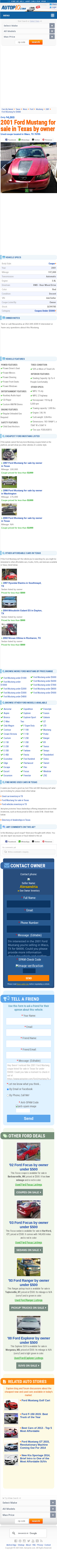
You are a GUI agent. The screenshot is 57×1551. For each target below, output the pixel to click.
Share (54, 4)
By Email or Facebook (21, 1089)
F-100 (26, 729)
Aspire (6, 713)
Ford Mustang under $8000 (44, 688)
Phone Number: (28, 922)
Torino (46, 758)
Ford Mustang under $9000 (44, 692)
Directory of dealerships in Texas (16, 820)
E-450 (6, 754)
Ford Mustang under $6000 (44, 681)
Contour (7, 729)
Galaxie (46, 717)
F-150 (26, 734)
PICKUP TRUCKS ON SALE (27, 1307)
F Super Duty (29, 725)
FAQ (34, 1545)
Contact (48, 1545)
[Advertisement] (28, 76)
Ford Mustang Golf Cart (36, 1400)
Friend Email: (28, 1049)
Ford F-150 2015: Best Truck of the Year (34, 1416)
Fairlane (27, 750)
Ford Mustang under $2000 (15, 688)
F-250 (26, 738)
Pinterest (48, 140)
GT (44, 721)
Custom (7, 738)
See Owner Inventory (30, 890)
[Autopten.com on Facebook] (15, 1541)
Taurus (46, 746)
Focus (26, 771)
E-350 (6, 750)
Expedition (28, 709)
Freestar (27, 775)
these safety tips (23, 984)
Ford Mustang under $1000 (15, 678)
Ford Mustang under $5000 (44, 677)
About (28, 1545)
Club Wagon (9, 725)
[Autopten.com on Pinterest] (20, 1541)
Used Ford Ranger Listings (29, 1300)
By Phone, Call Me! (19, 1095)
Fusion (46, 713)
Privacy (40, 1545)
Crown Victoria (10, 734)
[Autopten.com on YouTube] (33, 1541)
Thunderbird (48, 754)
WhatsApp (25, 140)
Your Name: (29, 1015)
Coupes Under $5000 (45, 310)
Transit (46, 763)
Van (45, 767)
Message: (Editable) (29, 935)
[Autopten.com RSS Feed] (41, 1541)
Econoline (8, 758)
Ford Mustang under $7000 (44, 685)
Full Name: (28, 898)
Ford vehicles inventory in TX (14, 804)
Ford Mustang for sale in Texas (15, 800)
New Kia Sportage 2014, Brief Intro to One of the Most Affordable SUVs (35, 1458)
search (36, 42)
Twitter (37, 140)
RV (44, 742)
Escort (6, 771)
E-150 (6, 742)
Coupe (52, 263)
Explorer (27, 713)
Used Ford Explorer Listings (28, 1358)
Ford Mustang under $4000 (15, 696)
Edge (6, 763)
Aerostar (7, 709)
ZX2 (45, 775)
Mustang (47, 729)
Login (54, 7)
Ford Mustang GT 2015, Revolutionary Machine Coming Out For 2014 (35, 1444)
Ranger (46, 738)
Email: (28, 910)
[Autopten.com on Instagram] (24, 1541)
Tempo (46, 750)
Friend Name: (29, 1038)
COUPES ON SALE (27, 1192)
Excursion (8, 775)
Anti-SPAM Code (29, 1102)
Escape (7, 767)
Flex (25, 767)
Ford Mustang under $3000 (15, 692)
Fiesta (26, 754)
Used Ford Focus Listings (28, 1184)
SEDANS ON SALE (27, 1250)
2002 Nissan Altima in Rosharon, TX (22, 638)
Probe (45, 734)
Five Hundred (29, 758)
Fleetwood (28, 763)
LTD (44, 725)
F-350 (26, 742)
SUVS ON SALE (27, 1365)
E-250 (6, 746)
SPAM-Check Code (28, 959)
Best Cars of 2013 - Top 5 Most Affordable (36, 1430)
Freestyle (47, 709)
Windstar (47, 771)
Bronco (7, 717)
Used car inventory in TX (12, 796)
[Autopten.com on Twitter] (28, 1541)
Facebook (12, 140)
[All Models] (29, 31)
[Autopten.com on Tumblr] (37, 1541)
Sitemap (21, 1545)
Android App (11, 1545)
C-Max (7, 721)
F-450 (26, 746)
